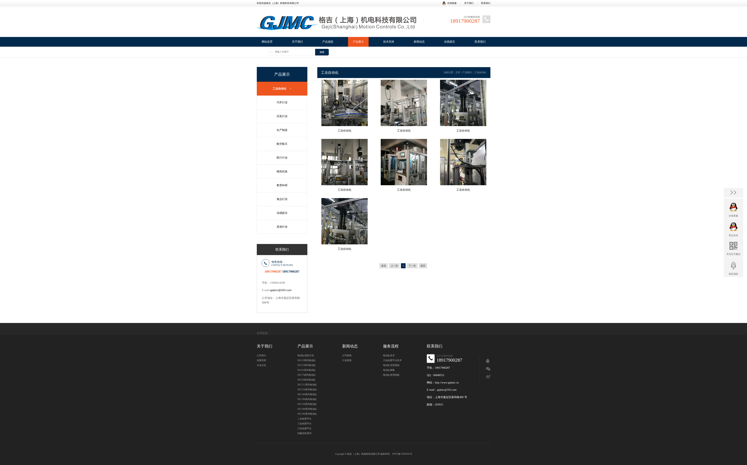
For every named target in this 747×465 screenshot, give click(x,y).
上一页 (394, 265)
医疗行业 (282, 157)
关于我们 (468, 3)
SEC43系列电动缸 (306, 360)
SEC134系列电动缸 (307, 389)
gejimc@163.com (281, 290)
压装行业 (282, 116)
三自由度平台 (304, 423)
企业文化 (261, 365)
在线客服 (452, 3)
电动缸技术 (389, 355)
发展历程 (261, 360)
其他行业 (282, 226)
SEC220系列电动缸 (307, 404)
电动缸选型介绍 (305, 355)
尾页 (423, 265)
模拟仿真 (282, 171)
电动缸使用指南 (391, 375)
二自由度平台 (304, 418)
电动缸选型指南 (391, 365)
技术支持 (388, 41)
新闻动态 (419, 41)
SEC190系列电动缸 (307, 399)
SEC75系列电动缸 (306, 375)
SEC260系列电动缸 (307, 409)
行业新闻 (347, 360)
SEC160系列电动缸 (307, 394)
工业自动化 (282, 88)
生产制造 (282, 130)
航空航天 (282, 143)
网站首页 (267, 41)
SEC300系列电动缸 (307, 413)
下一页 (412, 265)
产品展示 (358, 41)
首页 (383, 265)
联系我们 (485, 3)
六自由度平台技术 (392, 360)
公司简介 (261, 355)
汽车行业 (282, 102)
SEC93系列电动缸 (306, 379)
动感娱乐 (282, 212)
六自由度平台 (304, 428)
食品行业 (282, 199)
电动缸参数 (389, 370)
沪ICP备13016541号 (402, 454)
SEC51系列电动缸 (306, 365)
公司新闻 (347, 355)
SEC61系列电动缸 (306, 370)
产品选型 (327, 41)
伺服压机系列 (304, 433)
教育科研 (282, 185)
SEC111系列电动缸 (307, 384)
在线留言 (449, 41)
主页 (457, 72)
